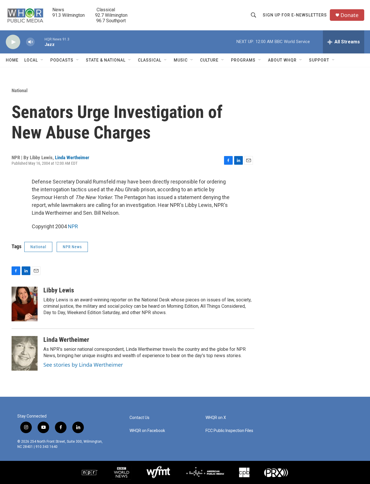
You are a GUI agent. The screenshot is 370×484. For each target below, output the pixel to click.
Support (319, 60)
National (19, 90)
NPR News (72, 246)
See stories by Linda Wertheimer (83, 364)
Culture (209, 60)
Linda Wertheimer (72, 157)
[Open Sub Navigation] (42, 60)
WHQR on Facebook (147, 431)
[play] (13, 42)
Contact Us (139, 418)
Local (31, 60)
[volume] (30, 42)
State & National (105, 60)
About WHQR (282, 60)
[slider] (39, 42)
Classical (149, 60)
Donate (349, 15)
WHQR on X (216, 418)
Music (181, 60)
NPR (73, 226)
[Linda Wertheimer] (25, 353)
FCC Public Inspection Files (229, 431)
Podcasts (61, 60)
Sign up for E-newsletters (295, 15)
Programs (243, 60)
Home (12, 60)
